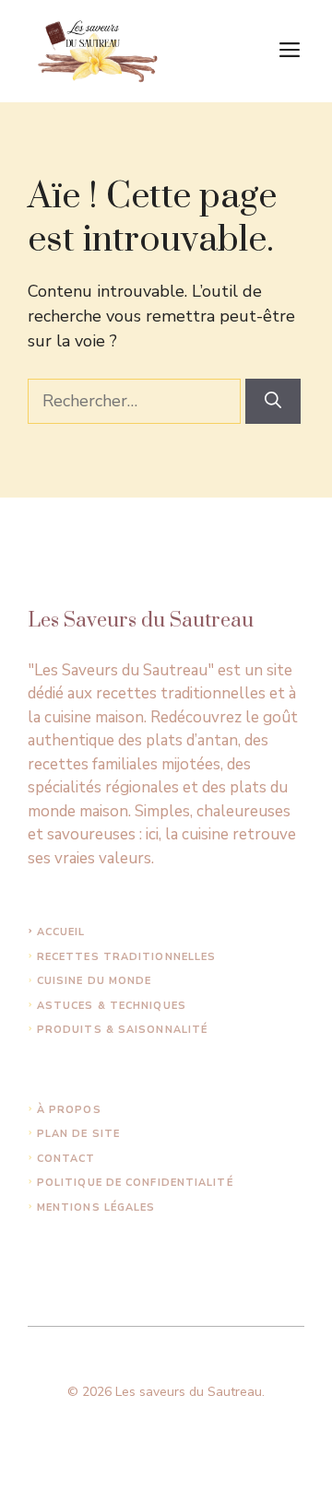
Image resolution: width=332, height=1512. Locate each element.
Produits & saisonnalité (122, 1030)
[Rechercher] (273, 401)
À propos (69, 1110)
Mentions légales (96, 1207)
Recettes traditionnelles (126, 957)
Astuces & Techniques (111, 1006)
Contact (66, 1159)
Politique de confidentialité (135, 1183)
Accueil (61, 932)
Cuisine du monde (94, 981)
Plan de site (78, 1134)
